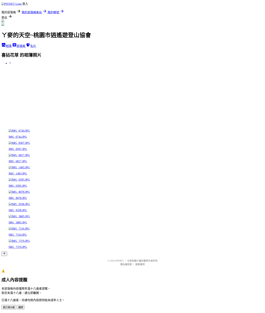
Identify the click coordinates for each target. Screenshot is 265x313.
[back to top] (4, 254)
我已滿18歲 (9, 307)
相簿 (9, 46)
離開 (20, 307)
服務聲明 (140, 264)
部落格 (21, 46)
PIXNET (120, 260)
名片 (33, 46)
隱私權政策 (126, 264)
